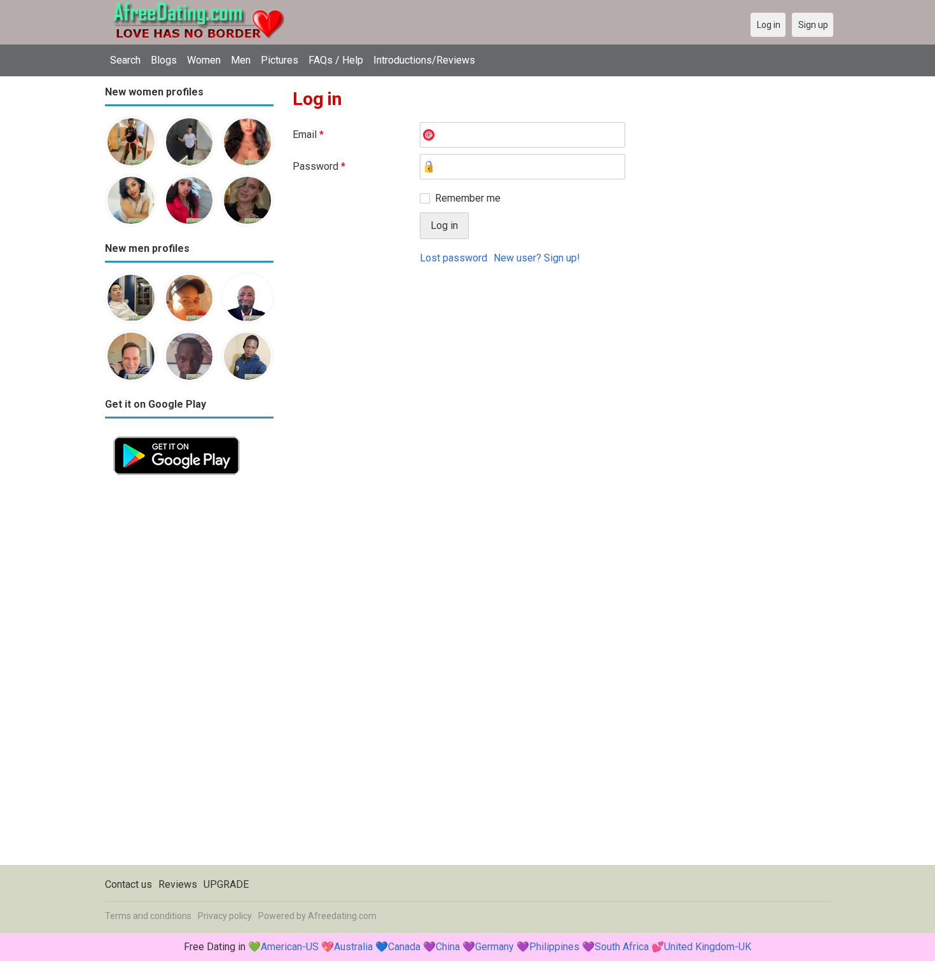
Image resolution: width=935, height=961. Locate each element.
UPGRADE (226, 884)
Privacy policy (225, 916)
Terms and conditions (148, 916)
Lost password (453, 258)
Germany (494, 947)
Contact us (128, 884)
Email (308, 134)
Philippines (554, 947)
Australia (353, 947)
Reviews (177, 884)
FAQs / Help (335, 60)
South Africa (622, 947)
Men (241, 60)
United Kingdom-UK (707, 947)
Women (204, 60)
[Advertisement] (189, 674)
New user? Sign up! (537, 258)
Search (125, 60)
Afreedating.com (342, 916)
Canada (404, 947)
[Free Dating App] (176, 435)
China (448, 947)
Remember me (468, 198)
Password (319, 166)
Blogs (164, 60)
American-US (290, 947)
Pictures (279, 60)
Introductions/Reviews (424, 60)
